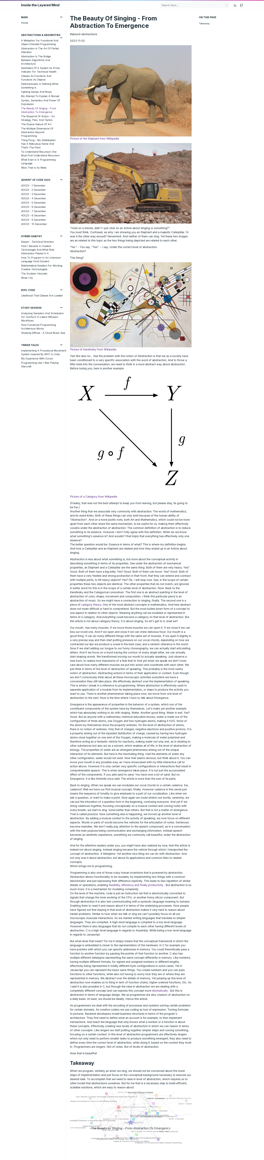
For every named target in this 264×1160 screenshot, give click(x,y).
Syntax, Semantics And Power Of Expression (40, 102)
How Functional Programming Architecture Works (38, 326)
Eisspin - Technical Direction (37, 241)
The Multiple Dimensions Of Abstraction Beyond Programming (37, 132)
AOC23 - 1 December (33, 185)
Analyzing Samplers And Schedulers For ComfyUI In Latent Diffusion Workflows (42, 317)
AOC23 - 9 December (33, 219)
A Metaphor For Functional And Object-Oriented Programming (39, 42)
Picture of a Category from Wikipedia (93, 496)
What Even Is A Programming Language (38, 161)
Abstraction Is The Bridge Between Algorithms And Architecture (36, 60)
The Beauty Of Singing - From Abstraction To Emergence (38, 110)
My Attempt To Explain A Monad (40, 96)
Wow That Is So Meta (33, 167)
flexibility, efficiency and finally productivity (136, 885)
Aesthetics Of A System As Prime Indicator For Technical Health (40, 69)
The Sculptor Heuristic (34, 273)
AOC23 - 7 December (33, 211)
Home (24, 22)
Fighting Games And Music (36, 91)
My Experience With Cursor (37, 358)
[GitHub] (241, 5)
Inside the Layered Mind (40, 5)
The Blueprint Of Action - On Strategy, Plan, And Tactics (38, 118)
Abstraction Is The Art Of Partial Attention (40, 50)
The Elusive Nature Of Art (36, 124)
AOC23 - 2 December (33, 189)
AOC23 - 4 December (33, 198)
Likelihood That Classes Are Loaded (41, 295)
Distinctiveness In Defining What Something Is (39, 85)
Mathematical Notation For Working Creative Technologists (41, 267)
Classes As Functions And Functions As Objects (36, 77)
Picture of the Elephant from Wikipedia (94, 138)
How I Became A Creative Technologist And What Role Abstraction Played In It (37, 250)
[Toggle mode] (235, 5)
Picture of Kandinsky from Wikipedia (93, 349)
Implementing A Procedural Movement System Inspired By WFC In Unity (43, 352)
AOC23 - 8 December (33, 215)
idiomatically (160, 990)
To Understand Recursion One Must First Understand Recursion (40, 153)
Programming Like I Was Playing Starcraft (40, 364)
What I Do (27, 277)
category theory (91, 604)
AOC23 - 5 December (33, 202)
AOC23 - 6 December (33, 206)
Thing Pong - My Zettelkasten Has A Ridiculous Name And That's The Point (38, 144)
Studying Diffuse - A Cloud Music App (43, 332)
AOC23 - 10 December (34, 224)
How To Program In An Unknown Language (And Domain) (41, 259)
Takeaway (204, 23)
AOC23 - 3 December (33, 194)
